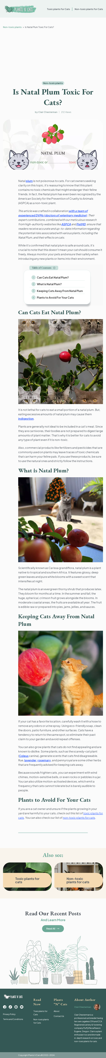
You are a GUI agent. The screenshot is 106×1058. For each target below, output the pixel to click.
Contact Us (59, 1016)
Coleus (24, 755)
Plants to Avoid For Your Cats (55, 297)
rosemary (44, 760)
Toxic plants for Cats (58, 9)
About (56, 1011)
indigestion (26, 418)
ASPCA (66, 224)
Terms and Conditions (13, 1019)
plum (29, 181)
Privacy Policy (9, 1014)
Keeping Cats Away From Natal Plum (60, 291)
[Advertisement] (53, 55)
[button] (43, 268)
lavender (30, 760)
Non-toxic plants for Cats (89, 9)
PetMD (81, 224)
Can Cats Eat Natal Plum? (53, 277)
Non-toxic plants (12, 27)
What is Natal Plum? (49, 284)
